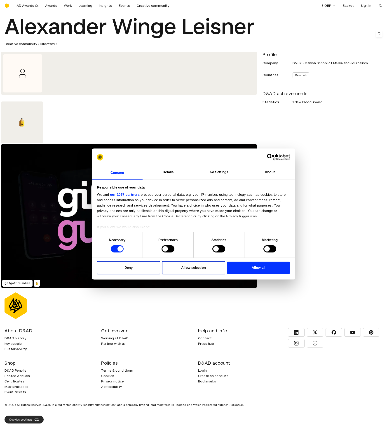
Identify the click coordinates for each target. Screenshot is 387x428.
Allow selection (193, 267)
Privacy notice (112, 381)
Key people (13, 343)
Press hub (206, 343)
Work (68, 5)
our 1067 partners (125, 194)
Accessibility (111, 387)
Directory (47, 44)
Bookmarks (207, 381)
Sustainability (16, 349)
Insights (105, 5)
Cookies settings (20, 419)
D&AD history (15, 338)
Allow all (258, 267)
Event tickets (15, 392)
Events (124, 5)
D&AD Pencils (15, 370)
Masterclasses (16, 387)
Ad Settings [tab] (218, 172)
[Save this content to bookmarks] (379, 33)
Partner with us (113, 343)
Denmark (301, 75)
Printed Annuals (17, 376)
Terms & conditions (117, 370)
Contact (205, 338)
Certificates (14, 381)
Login (202, 370)
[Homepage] (7, 5)
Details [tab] (168, 172)
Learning (85, 5)
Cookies (107, 376)
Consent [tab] (117, 173)
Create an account (213, 376)
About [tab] (270, 172)
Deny (128, 267)
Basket (348, 5)
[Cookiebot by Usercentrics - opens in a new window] (270, 157)
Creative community (153, 5)
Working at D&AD (115, 338)
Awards (51, 5)
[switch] (168, 249)
